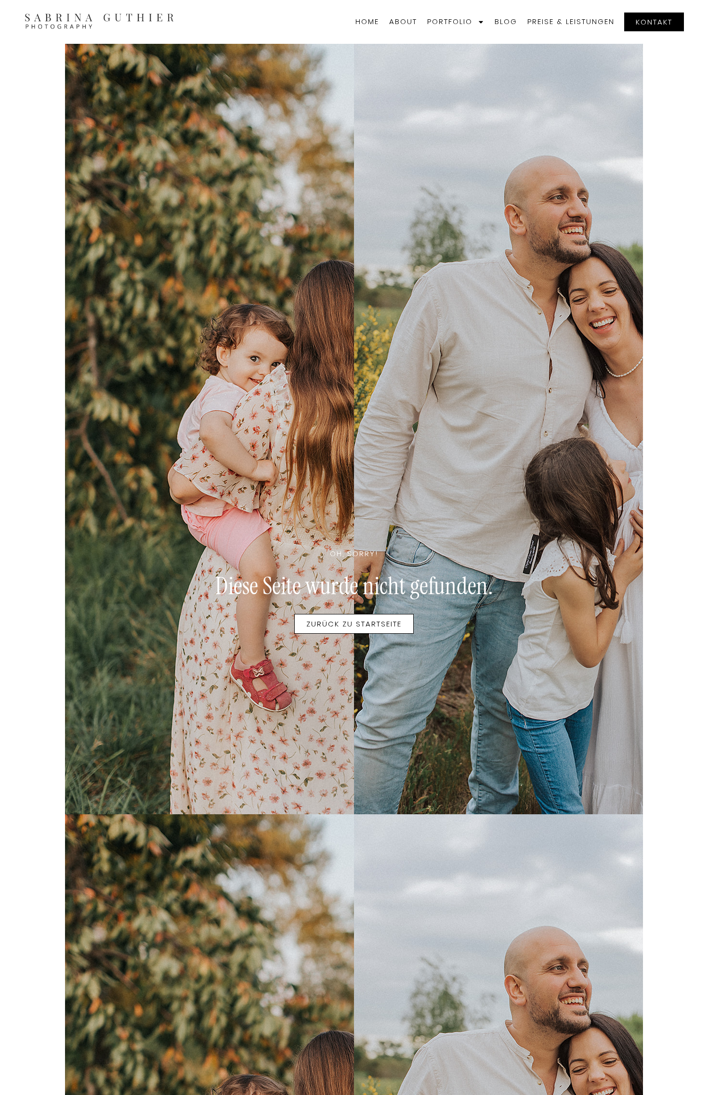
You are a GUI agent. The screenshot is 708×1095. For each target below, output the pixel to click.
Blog (506, 21)
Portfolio (449, 21)
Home (367, 21)
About (403, 21)
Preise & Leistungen (571, 21)
